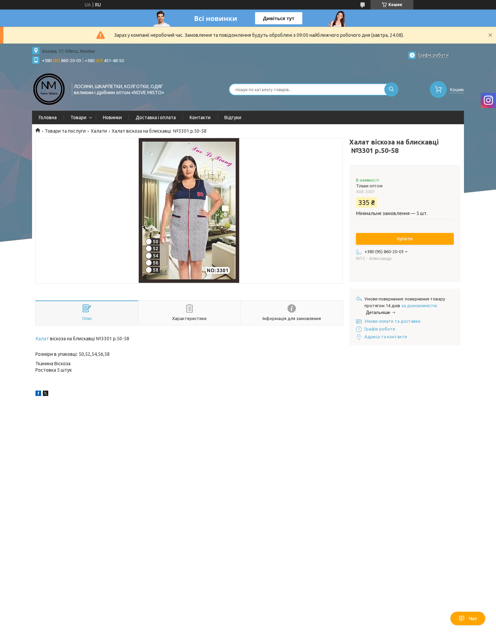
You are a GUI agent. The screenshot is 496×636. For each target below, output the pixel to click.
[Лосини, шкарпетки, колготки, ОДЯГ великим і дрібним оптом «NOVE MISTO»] (49, 89)
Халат (42, 338)
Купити (405, 238)
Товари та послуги (65, 131)
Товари (78, 117)
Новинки (112, 117)
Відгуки (232, 117)
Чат (473, 618)
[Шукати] (391, 89)
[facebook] (38, 394)
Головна (48, 117)
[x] (45, 394)
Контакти (200, 117)
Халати (99, 131)
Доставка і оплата (156, 117)
